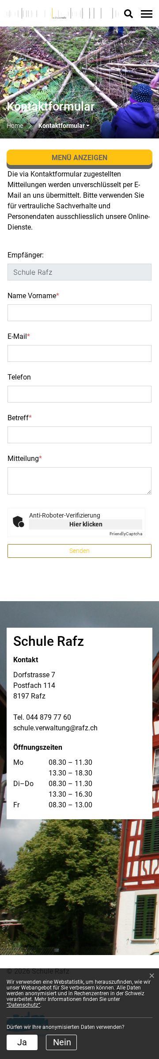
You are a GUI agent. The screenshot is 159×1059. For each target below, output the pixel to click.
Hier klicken (85, 524)
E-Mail (19, 336)
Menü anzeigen (79, 157)
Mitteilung (25, 458)
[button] (64, 125)
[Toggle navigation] (145, 14)
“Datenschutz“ (23, 1005)
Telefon (19, 377)
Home (15, 125)
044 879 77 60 (48, 717)
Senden (79, 550)
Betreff (20, 418)
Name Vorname (33, 296)
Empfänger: (26, 255)
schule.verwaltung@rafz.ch (55, 728)
